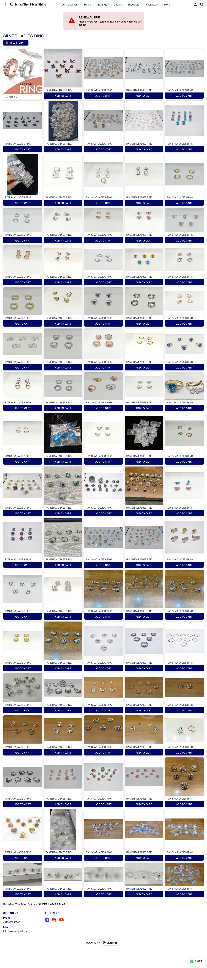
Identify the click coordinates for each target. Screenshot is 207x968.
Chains (118, 4)
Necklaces (152, 4)
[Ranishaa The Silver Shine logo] (5, 4)
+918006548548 (11, 922)
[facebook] (47, 919)
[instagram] (54, 919)
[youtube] (61, 919)
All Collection (70, 4)
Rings (87, 4)
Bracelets (133, 4)
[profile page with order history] (195, 4)
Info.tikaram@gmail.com (15, 931)
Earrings (102, 4)
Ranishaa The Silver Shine (28, 4)
